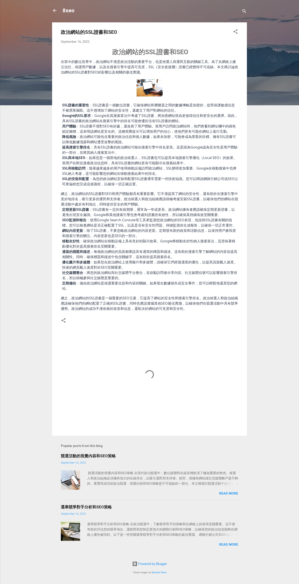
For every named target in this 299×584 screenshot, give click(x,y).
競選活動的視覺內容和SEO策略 (88, 456)
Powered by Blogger (152, 564)
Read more (228, 493)
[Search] (244, 12)
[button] (235, 32)
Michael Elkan (159, 572)
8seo (68, 10)
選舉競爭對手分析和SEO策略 (86, 507)
